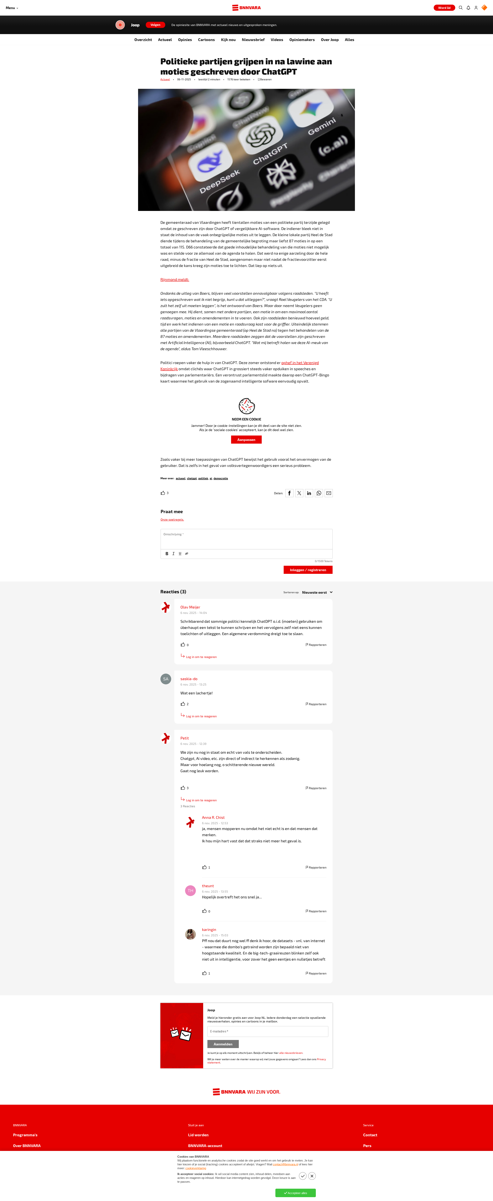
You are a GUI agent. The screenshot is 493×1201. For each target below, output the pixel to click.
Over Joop (330, 39)
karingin (209, 929)
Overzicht (143, 39)
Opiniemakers (302, 39)
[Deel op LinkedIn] (309, 493)
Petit (184, 738)
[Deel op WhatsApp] (319, 493)
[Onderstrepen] (180, 554)
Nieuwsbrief (253, 39)
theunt (208, 885)
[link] (180, 478)
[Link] (187, 554)
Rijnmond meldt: (174, 279)
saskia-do (188, 678)
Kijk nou (228, 39)
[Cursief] (173, 554)
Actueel (165, 39)
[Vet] (167, 554)
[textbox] (246, 539)
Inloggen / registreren (308, 570)
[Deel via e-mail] (329, 493)
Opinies (185, 39)
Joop (135, 25)
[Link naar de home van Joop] (120, 24)
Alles (349, 39)
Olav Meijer (190, 607)
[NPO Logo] (484, 8)
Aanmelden (223, 1044)
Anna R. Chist (213, 817)
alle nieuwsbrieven (291, 1052)
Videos (277, 39)
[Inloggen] (476, 7)
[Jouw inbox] (468, 7)
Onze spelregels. (172, 519)
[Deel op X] (299, 493)
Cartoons (206, 39)
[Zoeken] (460, 7)
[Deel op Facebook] (289, 493)
